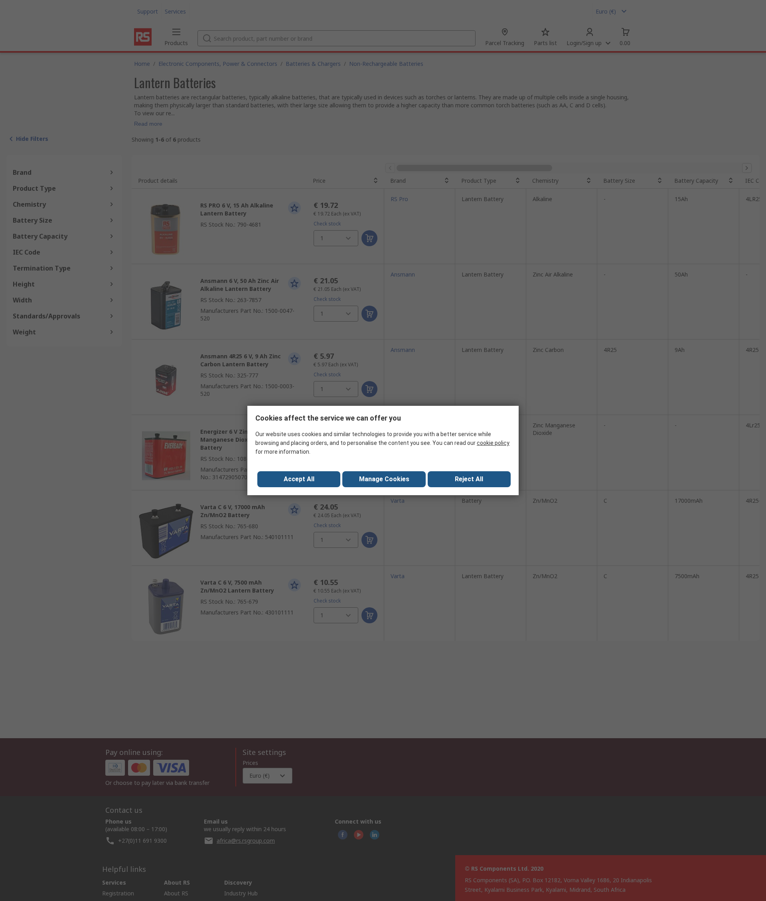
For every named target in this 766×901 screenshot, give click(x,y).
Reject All (469, 479)
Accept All (299, 479)
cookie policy (493, 443)
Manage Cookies (384, 479)
